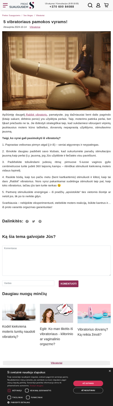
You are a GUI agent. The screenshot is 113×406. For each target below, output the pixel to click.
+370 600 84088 (62, 6)
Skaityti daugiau (36, 385)
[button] (38, 402)
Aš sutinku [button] (88, 383)
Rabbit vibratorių (36, 114)
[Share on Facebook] (27, 221)
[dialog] (56, 387)
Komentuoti (69, 283)
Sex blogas (28, 15)
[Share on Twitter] (33, 221)
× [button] (110, 371)
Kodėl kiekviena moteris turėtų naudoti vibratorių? (18, 332)
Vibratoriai (40, 15)
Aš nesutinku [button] (88, 390)
